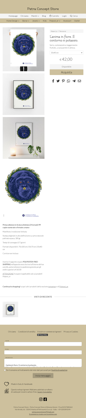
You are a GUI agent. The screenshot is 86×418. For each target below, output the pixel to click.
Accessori (67, 21)
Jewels (35, 21)
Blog (44, 16)
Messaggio (9, 357)
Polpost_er (54, 21)
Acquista (66, 72)
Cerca (75, 16)
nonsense (52, 286)
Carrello (55, 16)
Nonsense (63, 31)
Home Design (12, 21)
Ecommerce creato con (43, 414)
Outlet (77, 21)
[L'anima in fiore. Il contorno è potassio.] (23, 49)
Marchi (34, 16)
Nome (7, 341)
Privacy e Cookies (71, 331)
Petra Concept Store (43, 9)
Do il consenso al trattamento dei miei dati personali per (36, 370)
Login (64, 16)
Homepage (13, 16)
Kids (45, 21)
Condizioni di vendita (26, 331)
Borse (25, 21)
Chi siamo (24, 16)
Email (7, 349)
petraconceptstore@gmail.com (43, 412)
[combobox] (66, 53)
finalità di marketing (59, 370)
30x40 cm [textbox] (55, 52)
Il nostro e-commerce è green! (49, 331)
